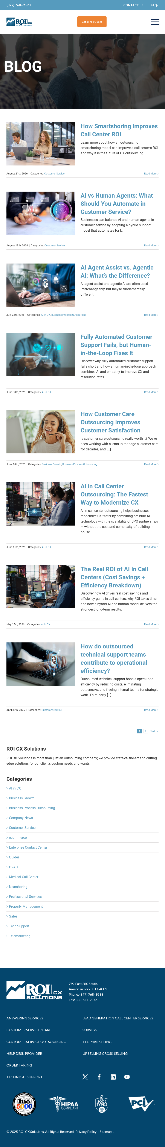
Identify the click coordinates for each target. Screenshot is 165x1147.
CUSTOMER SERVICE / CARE (28, 1030)
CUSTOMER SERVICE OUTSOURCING (36, 1042)
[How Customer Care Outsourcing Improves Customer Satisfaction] (40, 431)
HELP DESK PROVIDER (24, 1053)
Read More (150, 173)
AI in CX (45, 314)
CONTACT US (133, 5)
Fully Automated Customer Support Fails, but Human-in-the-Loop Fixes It (116, 345)
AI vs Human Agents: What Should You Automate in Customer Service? (117, 203)
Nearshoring (18, 887)
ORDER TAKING (19, 1065)
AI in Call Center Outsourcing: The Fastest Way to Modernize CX (114, 494)
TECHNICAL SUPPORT (24, 1077)
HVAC (13, 867)
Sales (13, 916)
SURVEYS (89, 1030)
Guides (14, 857)
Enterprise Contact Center (28, 847)
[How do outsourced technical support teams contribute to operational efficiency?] (40, 664)
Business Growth (51, 464)
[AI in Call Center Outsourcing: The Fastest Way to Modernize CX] (40, 504)
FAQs (155, 5)
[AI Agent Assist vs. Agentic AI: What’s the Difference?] (40, 285)
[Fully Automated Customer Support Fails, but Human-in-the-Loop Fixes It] (40, 354)
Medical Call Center (23, 877)
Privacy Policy (85, 1131)
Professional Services (25, 897)
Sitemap (106, 1131)
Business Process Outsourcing (68, 314)
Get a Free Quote (92, 21)
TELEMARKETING (97, 1042)
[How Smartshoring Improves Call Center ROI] (40, 143)
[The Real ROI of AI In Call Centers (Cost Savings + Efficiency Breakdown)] (40, 586)
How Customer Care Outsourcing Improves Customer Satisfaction (111, 422)
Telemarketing (20, 936)
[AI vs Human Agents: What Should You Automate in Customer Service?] (40, 213)
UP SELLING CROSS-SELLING (105, 1053)
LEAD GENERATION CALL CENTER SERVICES (117, 1018)
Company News (21, 818)
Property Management (26, 906)
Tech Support (19, 926)
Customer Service (54, 173)
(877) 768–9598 (18, 5)
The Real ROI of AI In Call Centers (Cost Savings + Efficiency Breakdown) (114, 577)
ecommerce (18, 838)
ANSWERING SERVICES (24, 1018)
